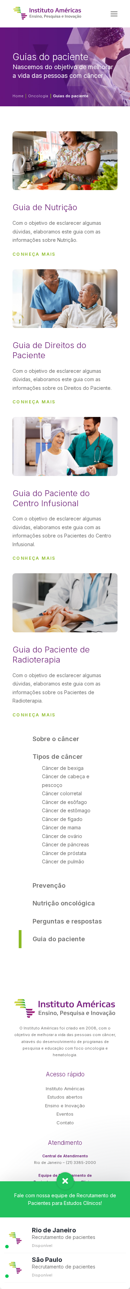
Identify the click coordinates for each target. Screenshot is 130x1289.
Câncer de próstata (64, 853)
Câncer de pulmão (63, 861)
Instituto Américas (65, 1088)
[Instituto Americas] (47, 13)
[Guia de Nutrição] (65, 223)
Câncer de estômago (66, 810)
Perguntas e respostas (67, 921)
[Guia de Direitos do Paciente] (65, 366)
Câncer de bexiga (63, 768)
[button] (114, 13)
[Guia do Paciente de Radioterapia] (65, 674)
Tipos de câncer (58, 756)
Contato (65, 1122)
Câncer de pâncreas (65, 844)
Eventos (65, 1114)
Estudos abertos (65, 1097)
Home (18, 95)
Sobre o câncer (56, 738)
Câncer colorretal (62, 793)
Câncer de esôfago (64, 802)
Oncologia (38, 95)
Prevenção (49, 885)
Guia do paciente (59, 939)
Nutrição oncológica (64, 903)
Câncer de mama (61, 827)
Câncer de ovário (62, 836)
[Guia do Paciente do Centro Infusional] (65, 518)
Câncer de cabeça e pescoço (65, 780)
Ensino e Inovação (65, 1105)
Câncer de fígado (62, 819)
